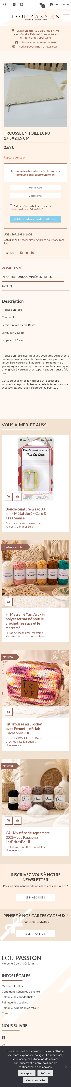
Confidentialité (35, 1080)
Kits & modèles (26, 741)
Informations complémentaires (27, 276)
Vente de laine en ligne (31, 636)
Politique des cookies (15, 1002)
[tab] (33, 267)
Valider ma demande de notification (35, 219)
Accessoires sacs (32, 523)
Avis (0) (7, 286)
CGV (42, 206)
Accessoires (27, 239)
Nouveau (8, 657)
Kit (7, 738)
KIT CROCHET (20, 738)
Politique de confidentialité (18, 997)
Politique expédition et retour (20, 1007)
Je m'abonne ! (35, 897)
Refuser (45, 1073)
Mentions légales (12, 986)
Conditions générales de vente (21, 991)
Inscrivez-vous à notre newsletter (37, 46)
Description (11, 267)
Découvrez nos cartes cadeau (37, 42)
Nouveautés (13, 745)
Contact (7, 1013)
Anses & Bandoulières (19, 526)
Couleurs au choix (14, 547)
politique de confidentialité (26, 209)
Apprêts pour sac (46, 239)
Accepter (27, 1073)
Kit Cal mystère (15, 847)
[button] (66, 16)
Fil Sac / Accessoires (18, 632)
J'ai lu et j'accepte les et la (30, 207)
